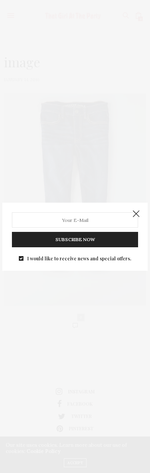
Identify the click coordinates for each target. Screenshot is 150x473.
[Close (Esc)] (136, 214)
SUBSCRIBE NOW (75, 239)
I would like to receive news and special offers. (79, 258)
